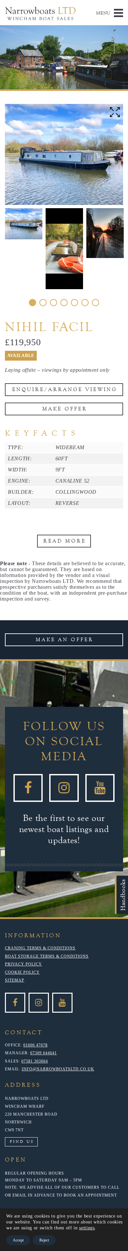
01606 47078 (35, 1045)
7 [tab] (95, 302)
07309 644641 (43, 1053)
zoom (115, 112)
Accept (18, 1240)
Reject (44, 1240)
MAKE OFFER (64, 409)
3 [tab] (53, 302)
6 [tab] (85, 302)
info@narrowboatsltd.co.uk (58, 1069)
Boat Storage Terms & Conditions (47, 956)
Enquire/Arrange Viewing (64, 389)
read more (64, 541)
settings (87, 1227)
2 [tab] (43, 302)
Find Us (22, 1141)
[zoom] (64, 154)
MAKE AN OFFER (65, 640)
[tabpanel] (23, 223)
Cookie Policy (22, 972)
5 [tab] (74, 302)
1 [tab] (32, 302)
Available (20, 355)
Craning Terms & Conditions (40, 948)
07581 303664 (34, 1061)
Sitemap (14, 980)
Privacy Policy (23, 964)
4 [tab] (64, 302)
